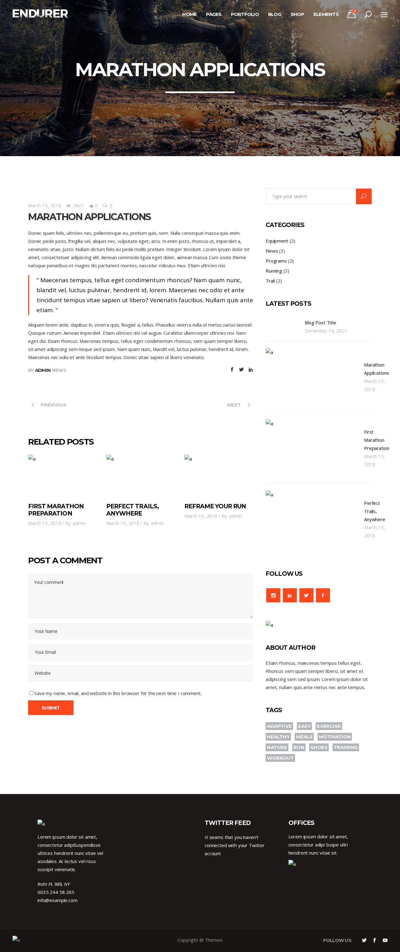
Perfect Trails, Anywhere (132, 510)
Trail (270, 281)
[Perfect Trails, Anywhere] (140, 476)
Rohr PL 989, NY (54, 884)
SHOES (318, 747)
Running (274, 271)
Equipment (277, 241)
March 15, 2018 (44, 205)
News (59, 370)
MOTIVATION (335, 737)
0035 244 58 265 (56, 892)
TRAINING (346, 747)
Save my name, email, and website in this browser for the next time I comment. (117, 693)
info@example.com (58, 900)
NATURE (277, 747)
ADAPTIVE (279, 726)
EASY (304, 726)
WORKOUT (280, 758)
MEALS (304, 737)
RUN (298, 747)
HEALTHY (278, 737)
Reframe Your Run (215, 506)
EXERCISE (329, 726)
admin (43, 370)
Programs (276, 261)
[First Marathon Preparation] (62, 476)
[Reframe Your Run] (218, 476)
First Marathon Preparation (56, 510)
